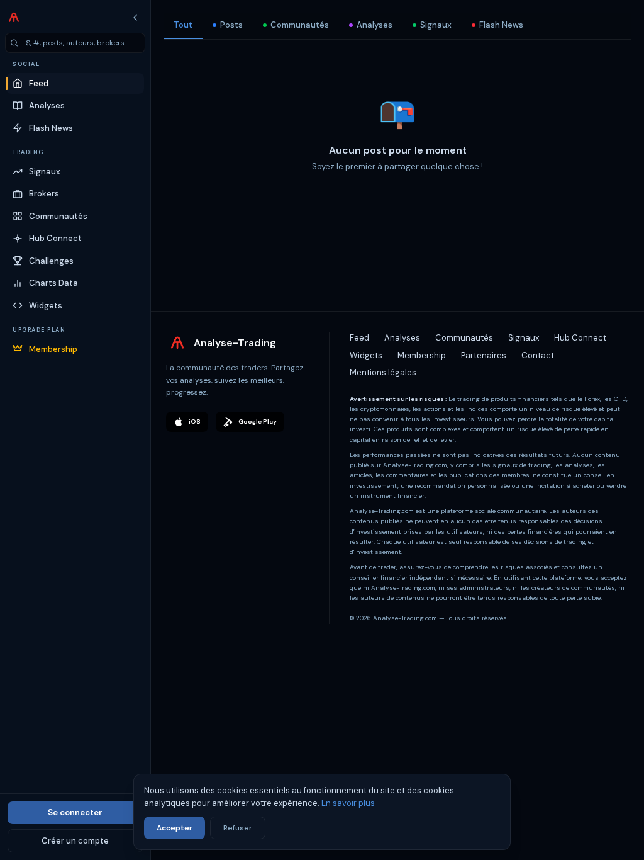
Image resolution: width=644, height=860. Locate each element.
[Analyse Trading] (14, 17)
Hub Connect (580, 369)
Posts (231, 25)
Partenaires (483, 387)
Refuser (237, 828)
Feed (359, 369)
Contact (537, 387)
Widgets (366, 387)
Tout (183, 25)
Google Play (257, 453)
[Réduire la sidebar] (135, 18)
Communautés (299, 25)
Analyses (374, 25)
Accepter (174, 828)
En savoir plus (348, 803)
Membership (421, 387)
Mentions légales (383, 404)
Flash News (501, 25)
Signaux (436, 25)
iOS (195, 453)
